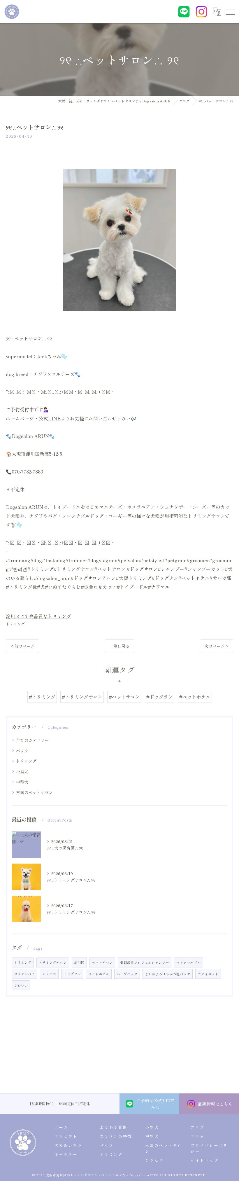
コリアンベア (24, 974)
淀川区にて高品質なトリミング (38, 616)
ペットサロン (102, 962)
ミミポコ (49, 974)
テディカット (208, 974)
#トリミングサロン (82, 696)
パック (22, 751)
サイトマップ (204, 1160)
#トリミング (42, 696)
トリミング (15, 624)
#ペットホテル (194, 696)
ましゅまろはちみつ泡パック (167, 974)
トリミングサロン (53, 962)
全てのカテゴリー (32, 740)
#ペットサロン (124, 696)
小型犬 (22, 771)
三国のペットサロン (34, 792)
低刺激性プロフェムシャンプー (144, 962)
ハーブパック (127, 974)
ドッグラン (72, 974)
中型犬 (22, 782)
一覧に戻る (119, 646)
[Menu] (230, 11)
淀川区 (79, 962)
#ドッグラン (159, 696)
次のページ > (216, 646)
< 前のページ (22, 646)
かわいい (21, 985)
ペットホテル (98, 974)
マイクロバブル (188, 962)
